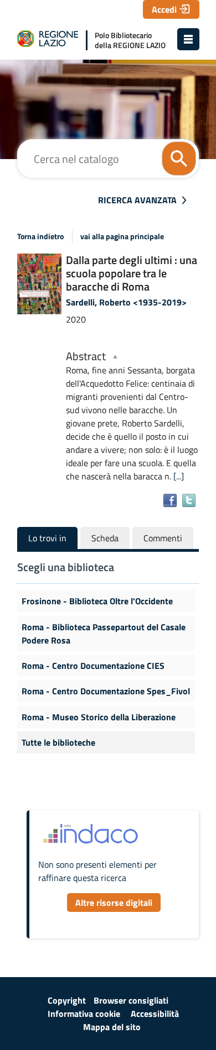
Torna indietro (40, 236)
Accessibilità (155, 1013)
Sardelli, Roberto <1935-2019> (126, 302)
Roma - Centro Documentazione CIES (93, 665)
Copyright (67, 1000)
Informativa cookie (84, 1013)
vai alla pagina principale (122, 236)
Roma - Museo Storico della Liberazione (99, 717)
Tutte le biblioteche (58, 742)
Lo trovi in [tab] (47, 538)
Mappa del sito (112, 1026)
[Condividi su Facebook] (170, 500)
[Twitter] (189, 500)
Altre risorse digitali (113, 902)
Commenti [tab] (162, 538)
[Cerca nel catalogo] (179, 158)
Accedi (164, 9)
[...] (178, 476)
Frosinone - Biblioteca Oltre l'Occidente (97, 601)
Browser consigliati (131, 1000)
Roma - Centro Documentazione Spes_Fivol (106, 691)
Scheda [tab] (105, 538)
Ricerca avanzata (137, 200)
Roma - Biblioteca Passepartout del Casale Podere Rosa (104, 633)
